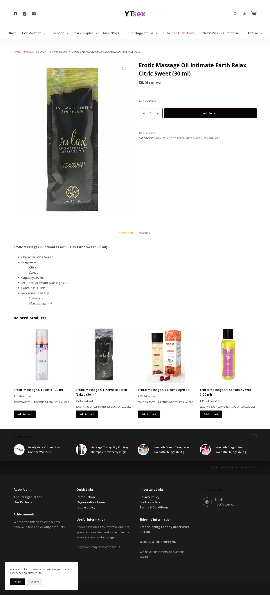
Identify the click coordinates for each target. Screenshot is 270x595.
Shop (12, 33)
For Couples (83, 33)
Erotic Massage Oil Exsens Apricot (163, 390)
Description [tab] (126, 233)
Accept (17, 581)
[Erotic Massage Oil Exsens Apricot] (166, 354)
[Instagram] (24, 14)
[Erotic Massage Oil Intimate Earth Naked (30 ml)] (104, 354)
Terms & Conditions (154, 507)
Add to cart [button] (24, 414)
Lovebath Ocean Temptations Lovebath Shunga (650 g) (172, 449)
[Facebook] (15, 14)
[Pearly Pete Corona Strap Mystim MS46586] (19, 449)
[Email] (34, 14)
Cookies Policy (150, 502)
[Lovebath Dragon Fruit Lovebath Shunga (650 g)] (205, 449)
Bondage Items (141, 33)
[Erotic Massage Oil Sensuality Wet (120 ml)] (228, 354)
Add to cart (210, 113)
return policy (86, 507)
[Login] (244, 13)
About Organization (28, 497)
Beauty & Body (166, 138)
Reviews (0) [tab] (145, 233)
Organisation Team (91, 502)
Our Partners (23, 502)
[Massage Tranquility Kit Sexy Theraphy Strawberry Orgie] (81, 449)
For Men (57, 33)
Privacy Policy (149, 497)
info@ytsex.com (226, 504)
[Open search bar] (235, 13)
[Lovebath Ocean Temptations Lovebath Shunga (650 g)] (143, 449)
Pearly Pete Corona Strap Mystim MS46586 (44, 449)
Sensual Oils (212, 138)
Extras (253, 33)
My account (249, 467)
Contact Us (229, 467)
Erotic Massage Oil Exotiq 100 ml (38, 390)
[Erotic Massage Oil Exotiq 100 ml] (42, 354)
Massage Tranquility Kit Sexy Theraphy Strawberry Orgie (109, 449)
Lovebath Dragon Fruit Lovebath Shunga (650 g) (231, 449)
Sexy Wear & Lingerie (221, 33)
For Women (32, 33)
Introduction (86, 497)
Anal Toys (110, 33)
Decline (34, 581)
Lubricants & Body (178, 33)
